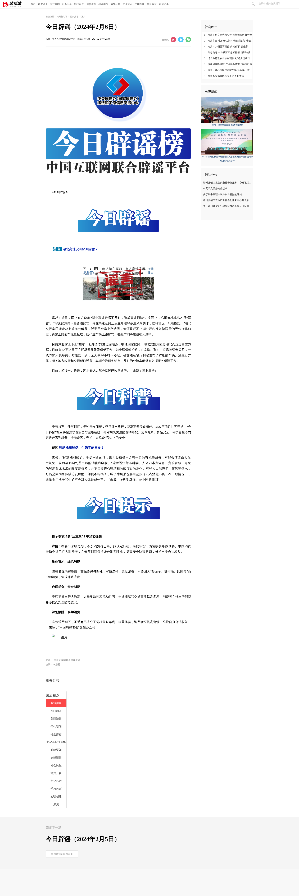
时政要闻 (55, 4)
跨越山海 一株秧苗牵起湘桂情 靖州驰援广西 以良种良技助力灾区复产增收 (228, 52)
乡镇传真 (91, 4)
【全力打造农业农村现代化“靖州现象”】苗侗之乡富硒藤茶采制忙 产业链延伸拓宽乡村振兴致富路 (228, 58)
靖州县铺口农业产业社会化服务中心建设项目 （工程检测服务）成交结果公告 (227, 182)
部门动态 (79, 4)
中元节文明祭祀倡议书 (215, 188)
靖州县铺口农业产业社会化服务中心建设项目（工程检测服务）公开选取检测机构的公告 (227, 200)
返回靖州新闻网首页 (62, 854)
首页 (33, 4)
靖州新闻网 (62, 16)
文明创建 (139, 4)
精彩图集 (164, 4)
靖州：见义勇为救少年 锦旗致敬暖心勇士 (228, 35)
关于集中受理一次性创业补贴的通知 (222, 194)
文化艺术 (127, 4)
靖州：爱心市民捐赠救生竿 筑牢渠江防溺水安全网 (228, 70)
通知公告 (115, 4)
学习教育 (152, 4)
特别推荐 (103, 4)
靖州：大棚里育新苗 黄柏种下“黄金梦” (226, 46)
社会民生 (67, 4)
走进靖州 (43, 4)
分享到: (165, 40)
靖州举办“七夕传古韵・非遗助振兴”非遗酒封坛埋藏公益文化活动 (228, 40)
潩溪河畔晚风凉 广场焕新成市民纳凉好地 (228, 64)
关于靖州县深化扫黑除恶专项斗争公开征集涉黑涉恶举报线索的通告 (227, 206)
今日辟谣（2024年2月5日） (83, 839)
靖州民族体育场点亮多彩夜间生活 (224, 76)
